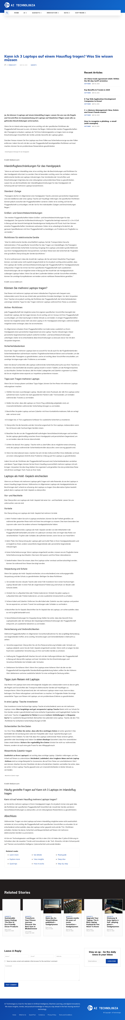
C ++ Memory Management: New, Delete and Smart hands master (101, 111)
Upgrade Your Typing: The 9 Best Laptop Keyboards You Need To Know (92, 922)
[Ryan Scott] (5, 65)
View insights (39, 859)
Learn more (14, 855)
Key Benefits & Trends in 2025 (97, 90)
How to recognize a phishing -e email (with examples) (100, 122)
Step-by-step (63, 864)
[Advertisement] (62, 35)
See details (38, 855)
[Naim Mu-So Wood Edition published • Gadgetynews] (52, 906)
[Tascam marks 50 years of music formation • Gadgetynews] (73, 906)
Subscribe (112, 961)
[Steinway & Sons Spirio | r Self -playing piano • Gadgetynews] (113, 906)
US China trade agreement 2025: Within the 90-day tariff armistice (101, 80)
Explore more (15, 859)
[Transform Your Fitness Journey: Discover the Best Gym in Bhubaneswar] (32, 906)
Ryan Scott (12, 65)
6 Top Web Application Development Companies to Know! (100, 100)
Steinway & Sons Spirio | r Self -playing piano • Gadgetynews (113, 922)
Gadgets (34, 65)
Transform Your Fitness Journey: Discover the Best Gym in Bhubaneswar (31, 923)
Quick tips (13, 864)
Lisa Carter (28, 931)
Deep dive (61, 859)
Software (87, 83)
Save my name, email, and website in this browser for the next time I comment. (32, 961)
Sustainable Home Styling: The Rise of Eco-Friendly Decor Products (11, 922)
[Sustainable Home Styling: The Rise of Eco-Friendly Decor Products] (11, 906)
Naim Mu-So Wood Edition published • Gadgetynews (52, 921)
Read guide (62, 855)
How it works (39, 864)
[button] (7, 13)
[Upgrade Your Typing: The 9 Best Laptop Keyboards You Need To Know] (93, 906)
